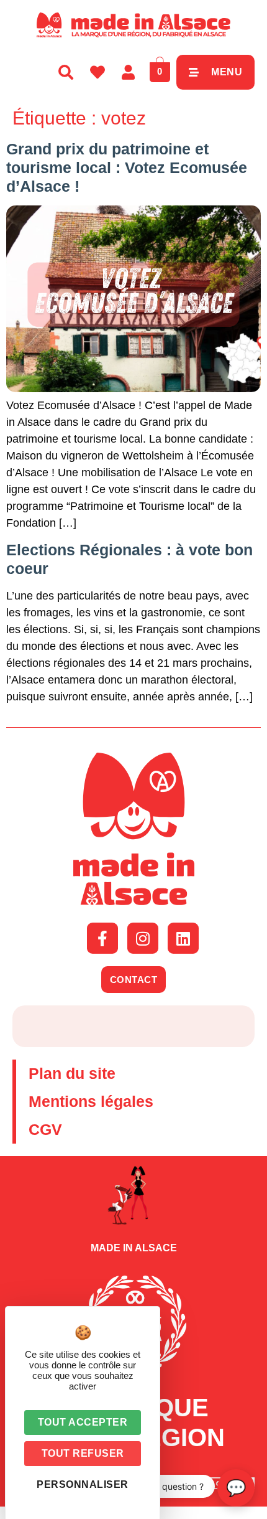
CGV (45, 1129)
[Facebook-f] (102, 938)
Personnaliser (83, 1484)
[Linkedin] (183, 938)
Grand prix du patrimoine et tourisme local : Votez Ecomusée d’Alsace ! (126, 167)
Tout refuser (83, 1453)
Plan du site (72, 1073)
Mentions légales (91, 1101)
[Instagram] (142, 938)
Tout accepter (83, 1422)
